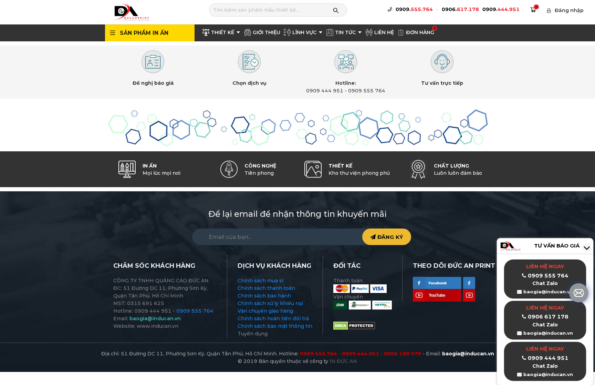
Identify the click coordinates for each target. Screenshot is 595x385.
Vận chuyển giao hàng (265, 311)
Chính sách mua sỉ (260, 280)
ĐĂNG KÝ (389, 237)
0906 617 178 (548, 316)
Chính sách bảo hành (264, 296)
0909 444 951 (324, 91)
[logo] (131, 12)
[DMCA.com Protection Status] (354, 325)
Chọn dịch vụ (249, 83)
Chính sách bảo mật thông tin (275, 326)
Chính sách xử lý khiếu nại (270, 303)
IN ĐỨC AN (343, 361)
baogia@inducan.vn (548, 333)
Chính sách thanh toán (266, 288)
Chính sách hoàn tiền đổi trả (273, 318)
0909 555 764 (366, 91)
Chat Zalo (545, 325)
